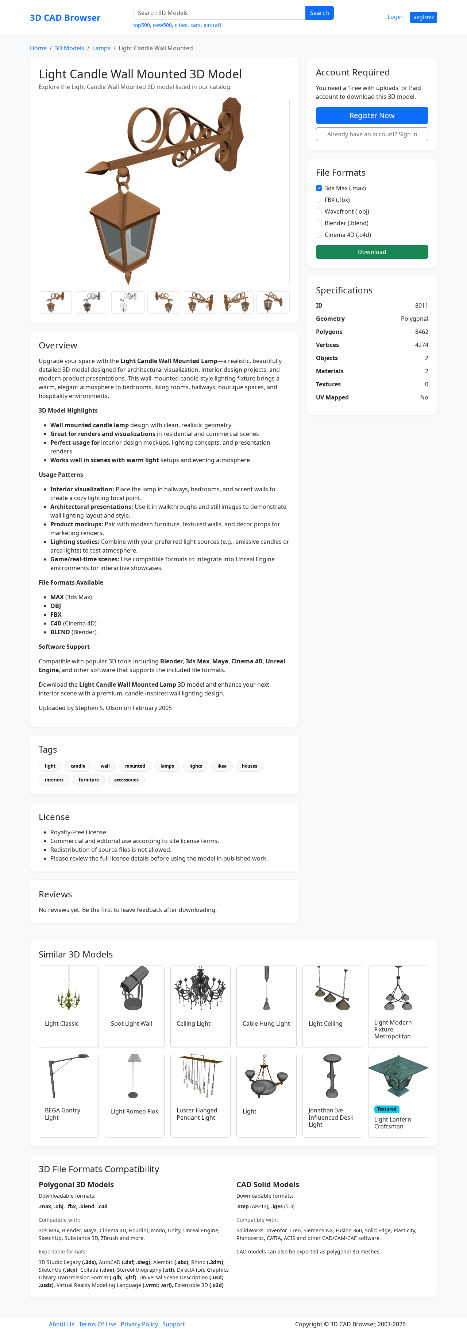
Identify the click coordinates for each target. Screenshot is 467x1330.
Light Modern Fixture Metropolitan (393, 1029)
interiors (54, 780)
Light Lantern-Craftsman (393, 1122)
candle (78, 766)
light (50, 766)
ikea (222, 766)
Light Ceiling (326, 1023)
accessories (126, 780)
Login (395, 17)
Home (38, 48)
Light (249, 1111)
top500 (141, 25)
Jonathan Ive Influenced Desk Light (331, 1117)
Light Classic (62, 1023)
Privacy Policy (139, 1324)
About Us (61, 1324)
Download (372, 252)
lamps (167, 766)
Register (423, 17)
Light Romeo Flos (134, 1111)
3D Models (69, 48)
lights (195, 766)
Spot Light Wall (131, 1023)
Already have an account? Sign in (372, 134)
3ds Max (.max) (345, 188)
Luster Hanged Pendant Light (197, 1113)
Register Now (372, 115)
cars (195, 25)
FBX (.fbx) (337, 200)
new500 (162, 25)
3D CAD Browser (65, 17)
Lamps (101, 48)
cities (181, 25)
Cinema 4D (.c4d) (348, 235)
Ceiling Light (194, 1023)
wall (105, 766)
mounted (135, 766)
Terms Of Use (97, 1324)
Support (173, 1324)
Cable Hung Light (266, 1023)
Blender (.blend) (346, 223)
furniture (89, 780)
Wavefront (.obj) (347, 211)
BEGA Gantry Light (62, 1113)
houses (249, 766)
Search (319, 13)
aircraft (212, 25)
